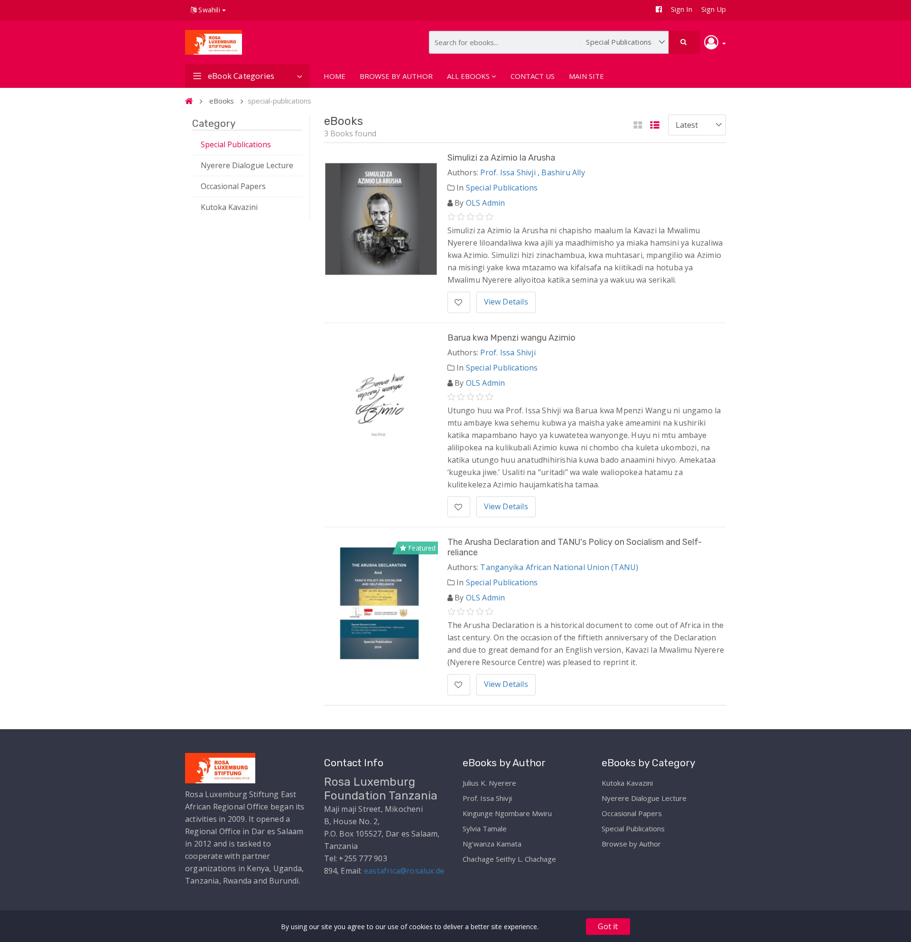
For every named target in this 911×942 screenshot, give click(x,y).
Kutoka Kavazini (229, 207)
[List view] (654, 126)
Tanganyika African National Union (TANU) (559, 567)
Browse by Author (631, 843)
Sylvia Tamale (485, 828)
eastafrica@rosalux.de (404, 871)
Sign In (681, 9)
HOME (334, 76)
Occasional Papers (233, 186)
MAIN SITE (586, 76)
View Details (506, 301)
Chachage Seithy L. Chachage (509, 859)
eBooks (221, 100)
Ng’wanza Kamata (492, 843)
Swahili (209, 9)
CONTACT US (533, 76)
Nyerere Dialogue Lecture (247, 165)
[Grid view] (638, 126)
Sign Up (713, 9)
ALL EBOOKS (468, 76)
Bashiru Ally (563, 172)
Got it (608, 926)
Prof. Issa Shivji (507, 172)
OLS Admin (485, 203)
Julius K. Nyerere (489, 783)
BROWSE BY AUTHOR (396, 76)
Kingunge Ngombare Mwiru (507, 813)
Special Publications (236, 144)
